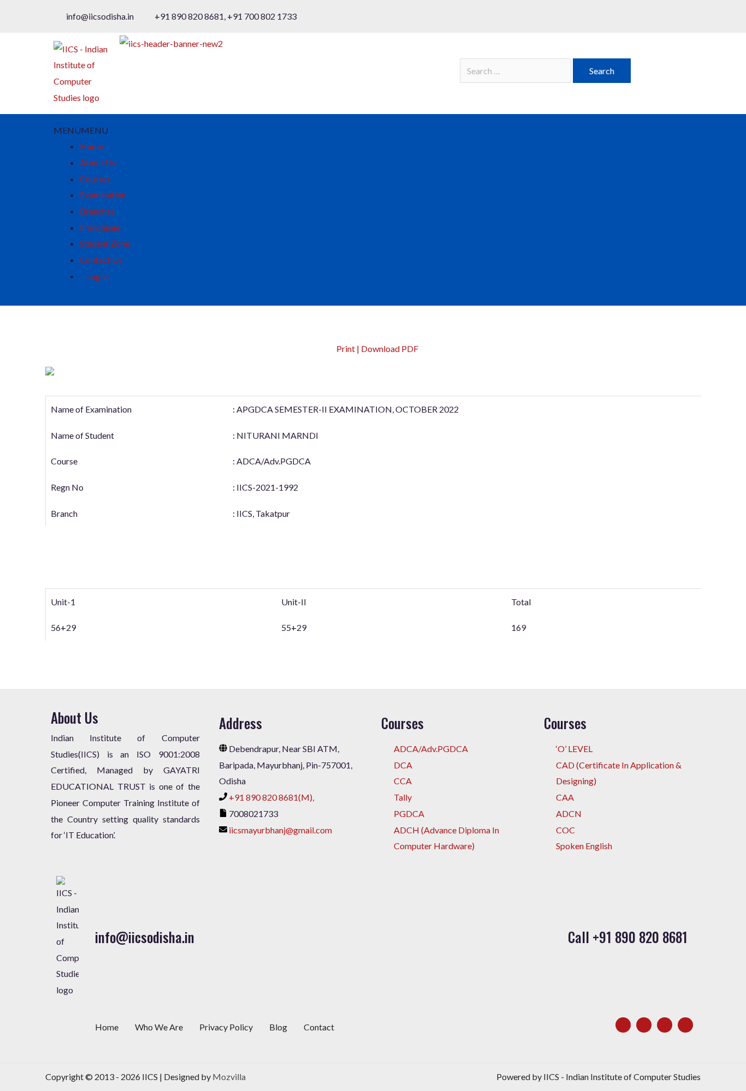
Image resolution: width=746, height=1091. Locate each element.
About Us (98, 162)
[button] (81, 130)
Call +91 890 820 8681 (628, 937)
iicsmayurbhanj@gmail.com (280, 830)
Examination (103, 194)
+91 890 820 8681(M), (271, 797)
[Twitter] (644, 1025)
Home (91, 146)
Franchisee (100, 227)
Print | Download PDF (376, 348)
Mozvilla (229, 1076)
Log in (97, 276)
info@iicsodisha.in (144, 937)
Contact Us (101, 259)
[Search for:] (516, 70)
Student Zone (104, 243)
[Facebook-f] (623, 1025)
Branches (97, 211)
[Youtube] (685, 1025)
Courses (95, 179)
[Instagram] (664, 1025)
